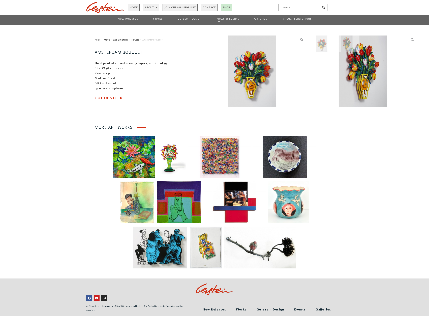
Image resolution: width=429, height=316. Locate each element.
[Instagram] (104, 298)
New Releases (127, 19)
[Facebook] (89, 298)
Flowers (135, 39)
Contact (209, 7)
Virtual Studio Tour (297, 19)
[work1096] (252, 71)
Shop (226, 7)
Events (300, 309)
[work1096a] (363, 71)
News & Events (228, 19)
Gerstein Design (189, 19)
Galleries (260, 19)
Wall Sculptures (120, 39)
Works (158, 19)
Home (134, 7)
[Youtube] (97, 298)
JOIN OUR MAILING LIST (180, 7)
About (149, 7)
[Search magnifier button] (323, 7)
